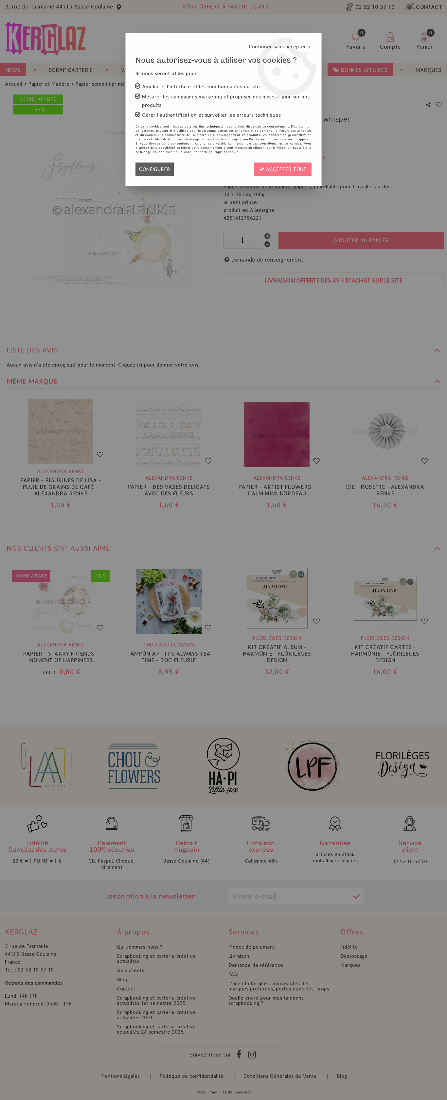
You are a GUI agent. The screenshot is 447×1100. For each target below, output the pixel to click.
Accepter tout (285, 169)
